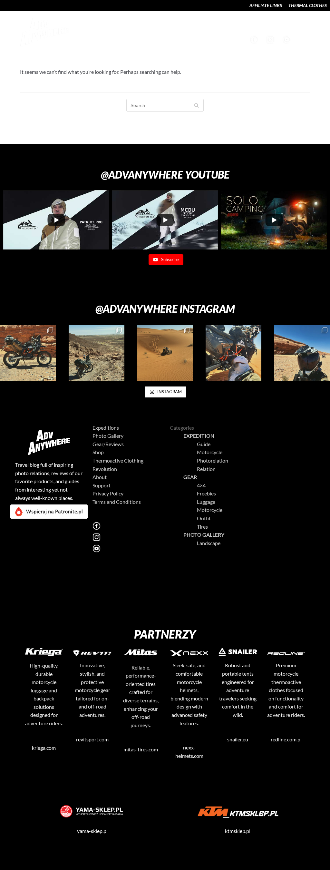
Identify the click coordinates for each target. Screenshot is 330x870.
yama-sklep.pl (92, 831)
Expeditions (106, 25)
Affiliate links (265, 5)
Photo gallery (203, 535)
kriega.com (44, 748)
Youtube (287, 39)
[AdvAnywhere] (42, 32)
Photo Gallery (147, 25)
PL (89, 560)
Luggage (206, 502)
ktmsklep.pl (237, 831)
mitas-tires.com (140, 749)
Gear (190, 477)
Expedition (198, 436)
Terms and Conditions (116, 502)
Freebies (206, 493)
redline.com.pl (286, 739)
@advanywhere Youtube (165, 174)
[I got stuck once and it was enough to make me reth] (233, 353)
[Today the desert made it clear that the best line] (302, 353)
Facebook (255, 39)
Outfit (204, 518)
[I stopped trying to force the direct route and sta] (28, 353)
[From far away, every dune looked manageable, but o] (96, 353)
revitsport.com (92, 739)
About (277, 25)
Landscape (187, 25)
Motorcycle (209, 452)
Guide (203, 444)
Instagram (271, 39)
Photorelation (212, 460)
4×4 (201, 485)
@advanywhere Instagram (165, 308)
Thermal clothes (307, 5)
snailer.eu (237, 739)
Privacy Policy (107, 493)
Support (304, 25)
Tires (202, 526)
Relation (206, 469)
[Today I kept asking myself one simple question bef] (165, 353)
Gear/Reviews (226, 25)
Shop (256, 25)
